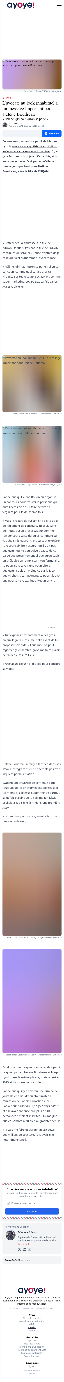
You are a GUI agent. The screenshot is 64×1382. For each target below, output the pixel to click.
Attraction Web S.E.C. (26, 1308)
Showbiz (32, 1327)
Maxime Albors (15, 123)
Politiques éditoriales (32, 1352)
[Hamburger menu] (59, 5)
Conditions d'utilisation (32, 1346)
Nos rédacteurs (32, 1343)
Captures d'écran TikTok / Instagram (43, 91)
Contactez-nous (32, 1356)
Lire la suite (24, 1244)
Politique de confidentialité (32, 1349)
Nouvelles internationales (32, 1321)
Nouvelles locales (32, 1318)
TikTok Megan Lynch (21, 1260)
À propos (32, 1340)
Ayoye (32, 1366)
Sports (32, 1330)
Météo (32, 1324)
